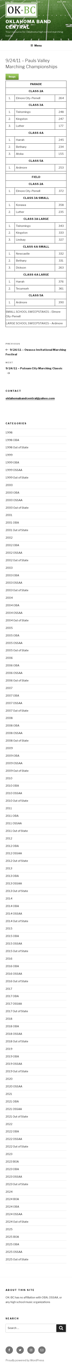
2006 (9, 658)
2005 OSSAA (14, 643)
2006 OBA (12, 665)
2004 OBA (12, 605)
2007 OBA (12, 695)
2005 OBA (12, 635)
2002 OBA (12, 545)
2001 (9, 515)
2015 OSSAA (14, 943)
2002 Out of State (17, 560)
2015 (9, 928)
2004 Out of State (17, 620)
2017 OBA (12, 996)
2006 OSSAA (14, 673)
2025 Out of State (17, 1259)
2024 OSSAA (14, 1214)
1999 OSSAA (14, 470)
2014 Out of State (17, 921)
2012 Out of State (17, 861)
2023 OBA (12, 1169)
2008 (9, 718)
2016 (9, 958)
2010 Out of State (17, 800)
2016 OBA (12, 966)
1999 (9, 455)
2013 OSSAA (14, 883)
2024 (9, 1191)
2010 (9, 778)
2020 (9, 1079)
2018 (9, 1018)
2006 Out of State (17, 680)
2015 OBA (12, 936)
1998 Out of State (17, 447)
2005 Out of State (17, 650)
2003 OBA (12, 575)
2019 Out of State (17, 1071)
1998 (9, 432)
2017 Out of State (17, 1011)
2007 (9, 688)
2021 (9, 1094)
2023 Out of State (17, 1184)
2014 (9, 898)
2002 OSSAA (14, 552)
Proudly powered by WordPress (25, 1360)
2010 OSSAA (14, 793)
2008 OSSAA (14, 733)
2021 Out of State (17, 1116)
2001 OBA (12, 522)
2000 (9, 485)
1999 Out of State (17, 477)
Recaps (12, 76)
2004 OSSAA (14, 613)
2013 (9, 868)
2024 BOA (12, 1199)
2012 (9, 838)
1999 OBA (12, 462)
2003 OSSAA (14, 582)
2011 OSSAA (14, 823)
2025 (9, 1229)
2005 (9, 628)
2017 (9, 988)
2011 (9, 808)
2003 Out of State (17, 590)
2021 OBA (12, 1101)
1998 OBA (12, 440)
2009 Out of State (17, 770)
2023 (9, 1154)
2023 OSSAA (14, 1176)
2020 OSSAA (14, 1086)
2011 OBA (12, 816)
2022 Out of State (17, 1146)
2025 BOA (12, 1236)
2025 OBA (12, 1244)
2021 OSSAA (14, 1109)
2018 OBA (12, 1026)
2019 (9, 1049)
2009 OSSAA (14, 763)
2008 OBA (12, 725)
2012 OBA (12, 846)
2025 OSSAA (14, 1252)
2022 (9, 1124)
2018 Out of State (17, 1041)
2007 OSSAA (14, 703)
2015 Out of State (17, 951)
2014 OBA (12, 906)
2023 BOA (12, 1161)
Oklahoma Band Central (28, 24)
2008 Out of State (17, 740)
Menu (38, 45)
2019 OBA (12, 1056)
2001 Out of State (17, 530)
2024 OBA (12, 1206)
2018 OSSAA (14, 1034)
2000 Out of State (17, 507)
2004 (9, 597)
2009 (9, 748)
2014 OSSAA (14, 913)
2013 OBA (12, 876)
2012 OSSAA (14, 853)
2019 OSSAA (14, 1063)
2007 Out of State (17, 710)
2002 (9, 537)
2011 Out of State (17, 831)
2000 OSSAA (14, 500)
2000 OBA (12, 492)
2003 (9, 568)
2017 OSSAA (14, 1003)
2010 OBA (12, 785)
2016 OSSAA (14, 973)
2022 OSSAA (14, 1139)
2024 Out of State (17, 1221)
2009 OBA (12, 755)
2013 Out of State (17, 891)
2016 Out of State (17, 981)
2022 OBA (12, 1131)
